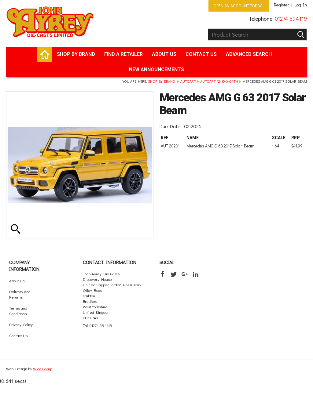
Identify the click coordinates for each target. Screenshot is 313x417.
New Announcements (156, 69)
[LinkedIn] (196, 274)
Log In (301, 5)
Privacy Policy (21, 324)
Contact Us (201, 54)
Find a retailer (123, 54)
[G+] (185, 274)
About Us (164, 54)
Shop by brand (76, 54)
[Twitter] (174, 274)
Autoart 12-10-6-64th (219, 81)
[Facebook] (163, 274)
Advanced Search (249, 54)
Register (281, 5)
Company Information (24, 265)
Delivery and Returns (20, 294)
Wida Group (42, 368)
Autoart (188, 81)
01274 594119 (291, 18)
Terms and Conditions (18, 310)
